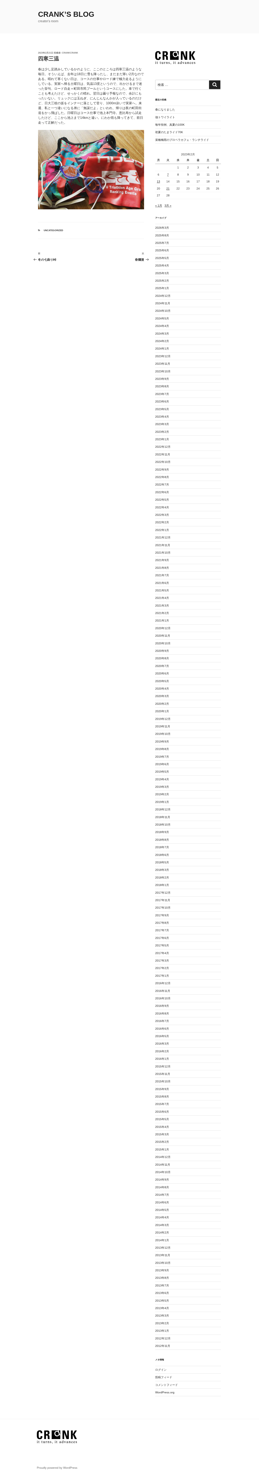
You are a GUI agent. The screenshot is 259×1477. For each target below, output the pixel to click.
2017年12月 (163, 892)
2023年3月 (162, 424)
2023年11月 (162, 363)
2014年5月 (162, 1210)
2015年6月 (162, 1111)
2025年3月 (162, 273)
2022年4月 (162, 507)
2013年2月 (162, 1323)
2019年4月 (162, 779)
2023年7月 (162, 394)
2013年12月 (163, 1247)
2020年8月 (162, 658)
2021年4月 (162, 597)
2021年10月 (163, 552)
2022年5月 (162, 499)
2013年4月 (162, 1308)
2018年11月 (162, 817)
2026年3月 (162, 227)
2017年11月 (162, 900)
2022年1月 (162, 530)
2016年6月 (162, 1028)
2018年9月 (162, 832)
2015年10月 (163, 1081)
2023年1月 (162, 439)
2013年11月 (162, 1255)
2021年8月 (162, 567)
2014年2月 (162, 1232)
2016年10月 (163, 998)
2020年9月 (162, 650)
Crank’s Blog (66, 14)
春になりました (165, 109)
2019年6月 (162, 764)
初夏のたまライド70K (169, 132)
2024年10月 (163, 310)
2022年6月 (162, 492)
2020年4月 (162, 688)
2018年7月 (162, 847)
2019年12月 (163, 719)
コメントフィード (166, 1384)
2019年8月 (162, 749)
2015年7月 (162, 1104)
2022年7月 (162, 484)
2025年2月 (162, 280)
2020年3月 (162, 696)
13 (158, 181)
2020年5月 (162, 681)
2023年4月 (162, 416)
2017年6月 (162, 938)
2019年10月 (163, 733)
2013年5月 (162, 1300)
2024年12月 (163, 295)
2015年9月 (162, 1089)
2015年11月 (162, 1074)
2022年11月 (162, 454)
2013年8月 (162, 1277)
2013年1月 (162, 1330)
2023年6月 (162, 401)
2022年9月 (162, 469)
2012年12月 (163, 1338)
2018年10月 (163, 824)
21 (168, 188)
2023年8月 (162, 386)
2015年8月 (162, 1096)
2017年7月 (162, 930)
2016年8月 (162, 1013)
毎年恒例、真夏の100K (170, 124)
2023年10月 (163, 371)
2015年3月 (162, 1134)
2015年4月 (162, 1126)
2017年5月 (162, 945)
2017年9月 (162, 915)
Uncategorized (53, 230)
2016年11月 (162, 990)
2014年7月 (162, 1194)
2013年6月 (162, 1293)
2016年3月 (162, 1043)
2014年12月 (163, 1157)
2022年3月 (162, 514)
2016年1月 (162, 1058)
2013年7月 (162, 1285)
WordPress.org (164, 1392)
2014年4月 (162, 1217)
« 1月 (158, 205)
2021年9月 (162, 560)
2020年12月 (163, 628)
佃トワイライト (165, 117)
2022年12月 (163, 446)
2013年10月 (163, 1262)
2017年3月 (162, 960)
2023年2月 (162, 431)
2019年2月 (162, 794)
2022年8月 (162, 477)
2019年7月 (162, 756)
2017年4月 (162, 953)
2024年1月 (162, 348)
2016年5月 (162, 1036)
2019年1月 (162, 802)
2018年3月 (162, 869)
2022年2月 (162, 522)
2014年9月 (162, 1179)
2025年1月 (162, 288)
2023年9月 (162, 378)
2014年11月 (162, 1164)
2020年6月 (162, 673)
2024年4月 (162, 326)
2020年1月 (162, 711)
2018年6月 (162, 854)
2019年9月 (162, 741)
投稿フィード (163, 1377)
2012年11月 (162, 1345)
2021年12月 (163, 537)
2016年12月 (163, 983)
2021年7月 (162, 575)
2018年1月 (162, 885)
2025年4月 (162, 265)
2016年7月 (162, 1021)
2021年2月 (162, 613)
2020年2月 (162, 703)
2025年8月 (162, 235)
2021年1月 (162, 620)
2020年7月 (162, 666)
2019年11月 (162, 726)
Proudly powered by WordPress (57, 1467)
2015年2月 (162, 1141)
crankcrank (70, 53)
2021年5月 (162, 590)
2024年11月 (162, 303)
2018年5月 (162, 862)
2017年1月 (162, 975)
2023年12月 (163, 356)
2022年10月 (163, 462)
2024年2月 (162, 341)
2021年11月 (162, 545)
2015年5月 (162, 1119)
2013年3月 (162, 1315)
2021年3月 (162, 605)
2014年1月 (162, 1240)
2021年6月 (162, 583)
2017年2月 (162, 968)
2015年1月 (162, 1149)
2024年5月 (162, 318)
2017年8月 (162, 922)
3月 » (168, 205)
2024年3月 (162, 333)
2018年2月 (162, 877)
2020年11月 (162, 635)
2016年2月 (162, 1051)
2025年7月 (162, 242)
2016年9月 (162, 1005)
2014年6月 (162, 1202)
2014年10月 (163, 1172)
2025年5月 (162, 258)
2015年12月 (163, 1066)
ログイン (161, 1369)
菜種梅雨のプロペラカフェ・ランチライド (182, 139)
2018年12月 (163, 809)
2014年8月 (162, 1187)
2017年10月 (163, 907)
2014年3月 (162, 1225)
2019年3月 (162, 786)
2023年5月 (162, 409)
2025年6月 (162, 250)
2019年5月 (162, 771)
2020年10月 (163, 643)
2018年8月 (162, 839)
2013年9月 (162, 1270)
